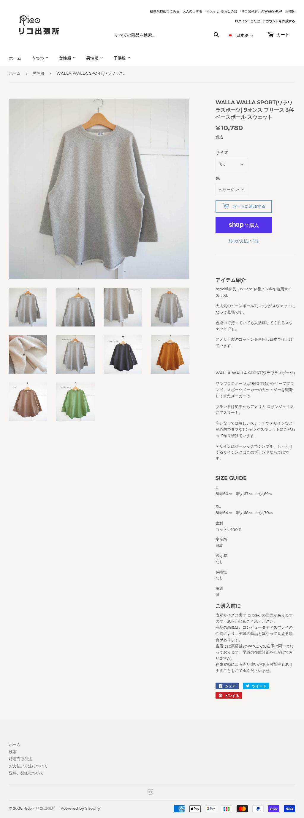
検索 (13, 751)
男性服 (93, 58)
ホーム (15, 58)
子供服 (120, 58)
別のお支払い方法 (243, 240)
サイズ (222, 152)
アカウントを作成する (278, 21)
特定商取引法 (20, 758)
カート (282, 34)
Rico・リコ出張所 (39, 808)
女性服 (65, 58)
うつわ (38, 58)
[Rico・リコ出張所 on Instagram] (150, 792)
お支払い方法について (28, 765)
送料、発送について (26, 773)
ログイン (241, 21)
